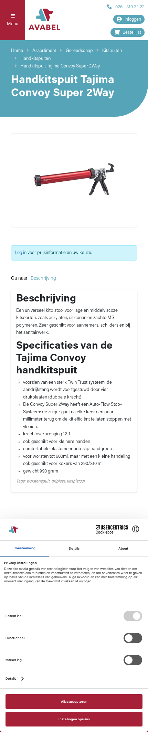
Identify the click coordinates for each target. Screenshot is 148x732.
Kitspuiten (112, 51)
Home (17, 51)
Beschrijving (43, 278)
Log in (21, 253)
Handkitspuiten (35, 58)
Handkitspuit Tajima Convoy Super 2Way (60, 66)
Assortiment (44, 51)
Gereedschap (79, 51)
